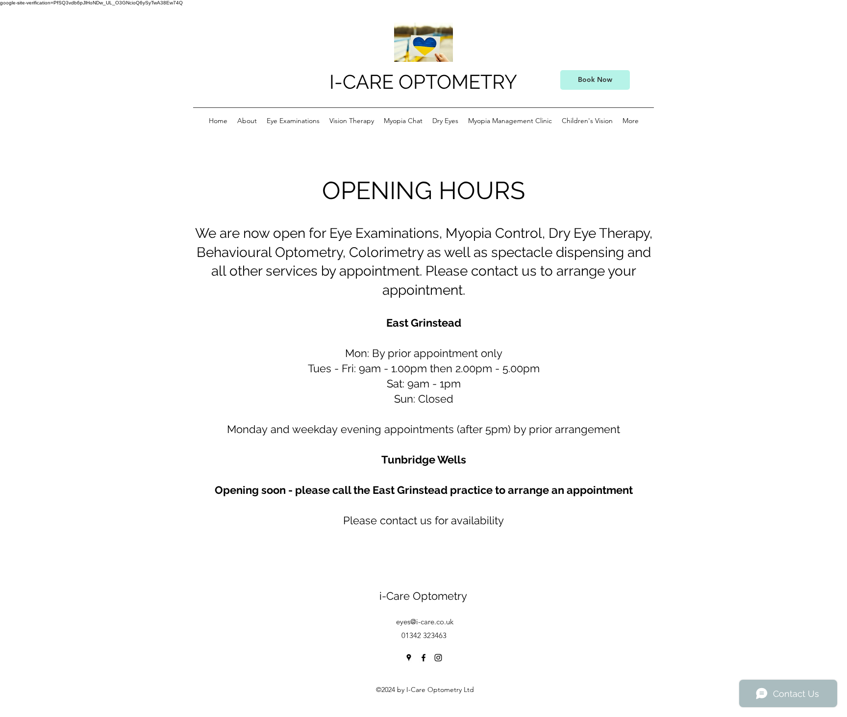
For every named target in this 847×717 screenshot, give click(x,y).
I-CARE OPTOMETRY (425, 81)
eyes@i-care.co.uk (424, 621)
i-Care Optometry (424, 595)
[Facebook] (423, 658)
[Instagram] (438, 658)
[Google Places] (409, 658)
